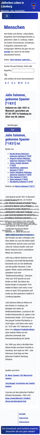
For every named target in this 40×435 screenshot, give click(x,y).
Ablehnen (19, 230)
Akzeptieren (6, 230)
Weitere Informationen (15, 235)
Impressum (29, 235)
